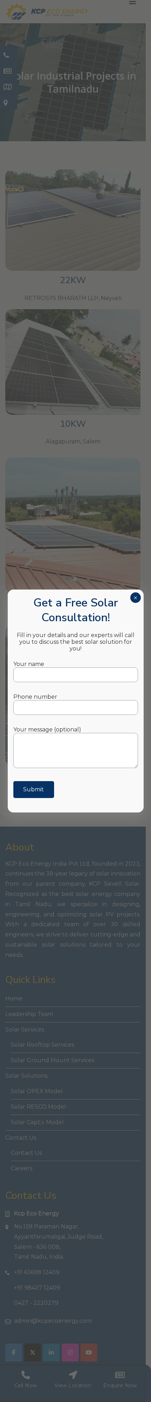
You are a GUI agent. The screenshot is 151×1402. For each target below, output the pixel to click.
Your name (28, 664)
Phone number (35, 696)
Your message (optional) (47, 729)
